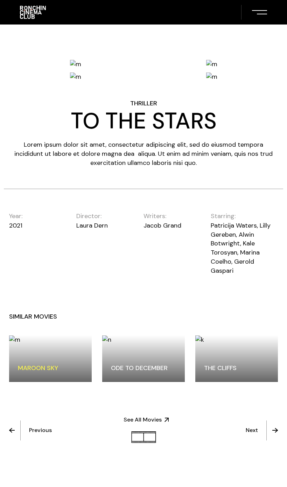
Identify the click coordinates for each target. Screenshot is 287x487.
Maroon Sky (38, 368)
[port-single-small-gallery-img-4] (212, 76)
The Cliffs (220, 368)
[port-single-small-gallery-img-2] (212, 64)
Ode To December (139, 368)
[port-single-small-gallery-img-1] (75, 64)
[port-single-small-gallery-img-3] (75, 76)
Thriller (143, 103)
